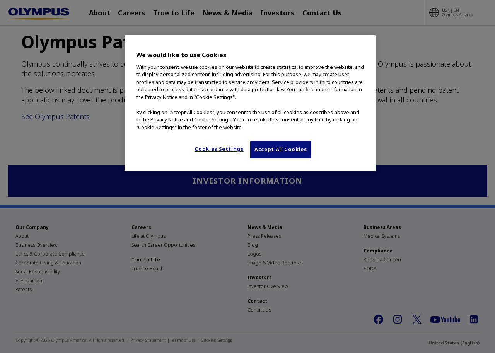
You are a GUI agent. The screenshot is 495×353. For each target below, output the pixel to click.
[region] (250, 103)
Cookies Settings (219, 148)
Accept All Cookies (280, 149)
